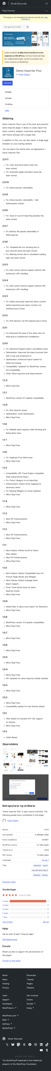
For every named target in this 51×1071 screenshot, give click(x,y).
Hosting (5, 983)
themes (45, 875)
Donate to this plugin (11, 961)
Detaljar (8, 92)
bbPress (7, 1024)
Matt (5, 1020)
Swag (30, 1008)
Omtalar (8, 98)
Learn (4, 995)
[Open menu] (47, 3)
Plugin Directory (8, 11)
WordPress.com (10, 1015)
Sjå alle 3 (45, 860)
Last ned (7, 83)
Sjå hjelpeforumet (9, 939)
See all (46, 922)
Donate (31, 1004)
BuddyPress (8, 1028)
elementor (37, 865)
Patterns (30, 988)
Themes (30, 979)
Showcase (31, 975)
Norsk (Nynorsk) (15, 1039)
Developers (7, 1004)
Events (30, 999)
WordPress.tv (9, 1008)
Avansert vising (9, 882)
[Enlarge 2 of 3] (45, 751)
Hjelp (7, 110)
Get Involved (32, 995)
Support (5, 999)
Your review (7, 922)
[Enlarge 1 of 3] (21, 751)
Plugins (30, 983)
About (5, 975)
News (4, 979)
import (45, 865)
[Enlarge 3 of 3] (45, 777)
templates (36, 875)
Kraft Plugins (24, 74)
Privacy (5, 988)
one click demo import (40, 870)
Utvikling (8, 104)
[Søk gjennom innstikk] (27, 27)
